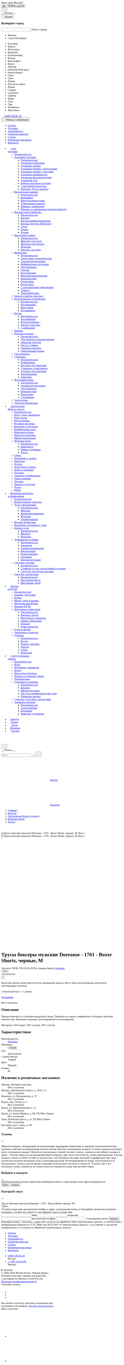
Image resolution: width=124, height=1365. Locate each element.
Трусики (19, 481)
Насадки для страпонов (33, 365)
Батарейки (26, 710)
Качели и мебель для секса (28, 296)
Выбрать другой (16, 6)
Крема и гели (21, 528)
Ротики (25, 232)
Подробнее (7, 997)
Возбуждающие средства (27, 502)
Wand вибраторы (30, 293)
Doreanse (60, 968)
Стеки (24, 649)
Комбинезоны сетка (25, 429)
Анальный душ (29, 180)
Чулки (17, 487)
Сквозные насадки (31, 348)
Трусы (24, 452)
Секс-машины (22, 353)
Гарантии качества (18, 134)
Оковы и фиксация (31, 621)
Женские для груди (31, 241)
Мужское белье (22, 441)
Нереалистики (28, 278)
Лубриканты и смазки (26, 539)
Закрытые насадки (31, 342)
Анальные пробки (31, 166)
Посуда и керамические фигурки (39, 693)
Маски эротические (25, 438)
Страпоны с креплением (34, 368)
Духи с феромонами (25, 505)
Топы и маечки (22, 478)
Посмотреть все (22, 154)
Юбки (17, 490)
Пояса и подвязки (24, 469)
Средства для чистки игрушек (37, 571)
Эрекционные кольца (32, 351)
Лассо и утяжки (29, 345)
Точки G (25, 290)
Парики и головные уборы (29, 676)
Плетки (25, 647)
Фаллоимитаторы (24, 380)
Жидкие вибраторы (25, 522)
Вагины (25, 218)
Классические (28, 273)
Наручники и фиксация (27, 609)
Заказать (114, 1219)
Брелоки (25, 687)
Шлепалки (26, 652)
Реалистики (27, 284)
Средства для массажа (26, 574)
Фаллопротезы (29, 374)
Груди (24, 226)
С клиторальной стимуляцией (37, 287)
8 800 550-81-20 (16, 1255)
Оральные (26, 557)
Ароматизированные (32, 548)
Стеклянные (27, 397)
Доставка (13, 128)
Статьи (12, 137)
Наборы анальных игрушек (36, 183)
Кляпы (18, 597)
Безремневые (28, 362)
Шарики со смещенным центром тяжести (43, 209)
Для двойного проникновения (37, 339)
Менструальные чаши (33, 200)
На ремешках (28, 310)
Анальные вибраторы (33, 163)
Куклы (17, 313)
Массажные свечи (31, 583)
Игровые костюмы (24, 423)
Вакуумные (27, 307)
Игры (17, 664)
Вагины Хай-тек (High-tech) (36, 223)
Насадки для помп (31, 249)
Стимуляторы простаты (34, 186)
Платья (18, 464)
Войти (5, 1185)
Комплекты (27, 446)
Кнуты (24, 641)
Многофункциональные (34, 275)
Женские (25, 510)
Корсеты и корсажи (25, 435)
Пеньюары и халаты (25, 458)
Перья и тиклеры (30, 644)
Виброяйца (27, 197)
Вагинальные (28, 551)
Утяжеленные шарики (33, 203)
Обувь (17, 455)
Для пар (25, 270)
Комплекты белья (23, 432)
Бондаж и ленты (30, 615)
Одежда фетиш (22, 629)
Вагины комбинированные (36, 220)
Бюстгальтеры (22, 420)
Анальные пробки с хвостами (37, 171)
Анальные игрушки (25, 157)
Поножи (25, 623)
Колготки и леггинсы (26, 426)
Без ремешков (28, 304)
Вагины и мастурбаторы (27, 212)
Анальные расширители (34, 174)
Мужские (26, 246)
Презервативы (22, 679)
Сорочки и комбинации (27, 475)
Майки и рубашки (31, 449)
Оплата (12, 125)
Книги (17, 670)
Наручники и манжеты (33, 618)
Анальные (26, 545)
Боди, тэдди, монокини (27, 415)
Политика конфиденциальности (19, 1281)
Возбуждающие (29, 554)
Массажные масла (31, 580)
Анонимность (15, 131)
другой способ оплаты (41, 1306)
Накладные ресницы (25, 673)
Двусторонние (28, 267)
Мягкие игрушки (30, 690)
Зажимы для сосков (25, 594)
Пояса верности (29, 626)
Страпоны (20, 356)
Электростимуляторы (26, 403)
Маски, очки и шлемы (26, 600)
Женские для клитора (32, 244)
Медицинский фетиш (26, 603)
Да (4, 6)
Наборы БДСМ (22, 606)
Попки (24, 229)
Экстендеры (21, 400)
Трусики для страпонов (33, 371)
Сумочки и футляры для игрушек (32, 699)
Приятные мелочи (31, 696)
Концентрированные (32, 513)
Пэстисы (19, 472)
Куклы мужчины (30, 322)
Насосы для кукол (30, 325)
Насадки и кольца (24, 333)
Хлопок (12, 1048)
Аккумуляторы (29, 708)
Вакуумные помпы (24, 235)
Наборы (18, 330)
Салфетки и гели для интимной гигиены (43, 568)
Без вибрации (28, 319)
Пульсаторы (27, 281)
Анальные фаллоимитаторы (36, 177)
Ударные (19, 635)
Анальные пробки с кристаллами (39, 168)
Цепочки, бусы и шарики (34, 189)
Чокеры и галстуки (24, 484)
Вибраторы (20, 252)
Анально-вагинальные (33, 261)
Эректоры (26, 377)
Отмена (15, 1185)
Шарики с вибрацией (32, 206)
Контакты (13, 142)
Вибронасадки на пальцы (35, 264)
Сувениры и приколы (26, 682)
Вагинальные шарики (26, 192)
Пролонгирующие (31, 559)
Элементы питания (24, 702)
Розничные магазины (19, 139)
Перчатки (19, 461)
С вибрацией (28, 327)
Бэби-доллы (20, 417)
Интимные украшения (26, 667)
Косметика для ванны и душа (30, 525)
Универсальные (29, 519)
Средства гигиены (24, 562)
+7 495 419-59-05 (17, 1261)
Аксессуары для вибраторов (36, 258)
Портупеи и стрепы (25, 467)
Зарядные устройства (32, 713)
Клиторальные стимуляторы (29, 299)
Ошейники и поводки (26, 632)
